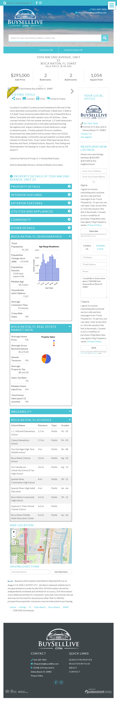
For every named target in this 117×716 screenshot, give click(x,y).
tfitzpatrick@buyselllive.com (92, 12)
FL (30, 607)
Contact (74, 671)
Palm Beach (40, 607)
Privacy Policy (94, 225)
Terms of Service (94, 353)
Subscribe (93, 231)
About (73, 667)
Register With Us (79, 663)
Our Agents (86, 137)
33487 (65, 607)
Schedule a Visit (100, 247)
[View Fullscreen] (14, 542)
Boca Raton (54, 607)
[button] (104, 38)
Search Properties (80, 659)
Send (93, 347)
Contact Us (86, 133)
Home (13, 607)
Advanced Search (72, 50)
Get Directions (61, 572)
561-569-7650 (99, 9)
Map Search (45, 50)
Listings (22, 607)
